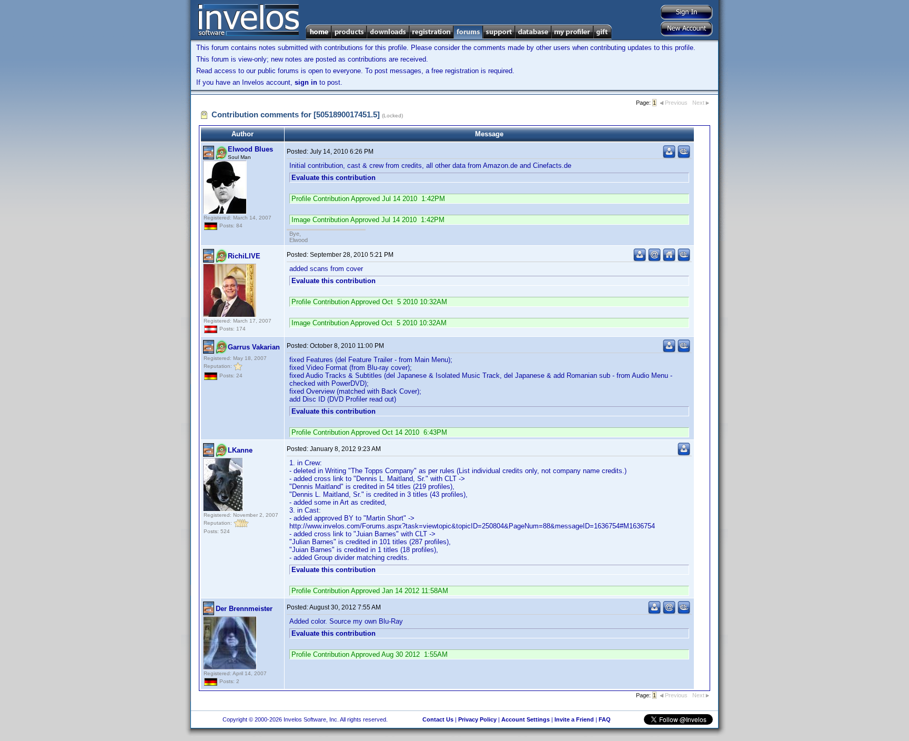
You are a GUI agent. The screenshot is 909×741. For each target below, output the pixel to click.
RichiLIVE (244, 256)
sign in (306, 82)
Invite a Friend (574, 719)
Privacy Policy (477, 719)
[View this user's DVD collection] (684, 156)
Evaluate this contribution (333, 178)
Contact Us (437, 719)
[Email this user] (654, 259)
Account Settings (525, 719)
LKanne (240, 450)
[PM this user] (669, 156)
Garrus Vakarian (254, 347)
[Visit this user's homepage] (669, 259)
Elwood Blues (250, 149)
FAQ (605, 719)
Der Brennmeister (244, 609)
